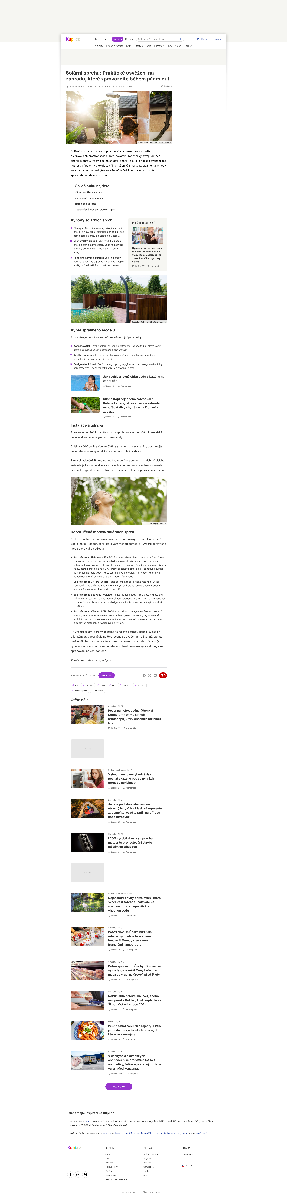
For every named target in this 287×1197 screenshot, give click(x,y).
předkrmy (168, 1133)
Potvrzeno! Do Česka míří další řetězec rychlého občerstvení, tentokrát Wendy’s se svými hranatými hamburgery (116, 937)
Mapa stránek (111, 1175)
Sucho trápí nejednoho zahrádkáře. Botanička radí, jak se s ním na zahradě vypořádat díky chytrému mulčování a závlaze (119, 404)
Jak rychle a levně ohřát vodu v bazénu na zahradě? (119, 380)
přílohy (177, 1133)
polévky (158, 1133)
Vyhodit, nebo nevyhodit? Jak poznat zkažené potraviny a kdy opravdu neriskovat (116, 778)
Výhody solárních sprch (88, 192)
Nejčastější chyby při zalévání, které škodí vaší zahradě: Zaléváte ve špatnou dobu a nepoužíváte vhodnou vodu (116, 903)
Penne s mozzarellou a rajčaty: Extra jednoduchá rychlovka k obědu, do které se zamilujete (116, 1029)
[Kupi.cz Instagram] (78, 1175)
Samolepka (149, 1167)
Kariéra (108, 1171)
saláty (186, 1133)
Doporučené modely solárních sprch (95, 209)
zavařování (201, 1133)
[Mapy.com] (85, 1175)
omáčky (148, 1133)
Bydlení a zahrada (74, 86)
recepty (107, 1133)
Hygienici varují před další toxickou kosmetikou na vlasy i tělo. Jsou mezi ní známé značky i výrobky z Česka (147, 243)
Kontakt (108, 1158)
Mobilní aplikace (151, 1154)
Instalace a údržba (85, 203)
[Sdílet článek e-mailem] (155, 675)
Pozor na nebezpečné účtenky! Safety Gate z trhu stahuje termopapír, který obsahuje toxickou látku (116, 716)
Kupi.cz (108, 1113)
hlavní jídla (129, 1133)
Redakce (109, 1163)
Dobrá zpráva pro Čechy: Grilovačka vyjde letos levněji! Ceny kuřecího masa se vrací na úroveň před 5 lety (116, 969)
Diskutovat (106, 675)
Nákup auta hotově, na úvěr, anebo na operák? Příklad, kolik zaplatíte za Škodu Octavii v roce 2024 (116, 999)
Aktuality (112, 706)
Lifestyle (112, 800)
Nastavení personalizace (116, 1179)
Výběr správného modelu (89, 197)
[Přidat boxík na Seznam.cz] (163, 675)
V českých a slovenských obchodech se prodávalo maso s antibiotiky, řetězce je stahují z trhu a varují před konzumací (116, 1061)
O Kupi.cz (109, 1154)
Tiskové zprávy (111, 1167)
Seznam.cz (216, 39)
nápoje (139, 1133)
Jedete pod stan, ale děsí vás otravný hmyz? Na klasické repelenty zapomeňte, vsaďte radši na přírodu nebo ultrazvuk (116, 810)
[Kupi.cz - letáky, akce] (73, 39)
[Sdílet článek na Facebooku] (144, 675)
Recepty (129, 39)
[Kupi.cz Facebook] (70, 1175)
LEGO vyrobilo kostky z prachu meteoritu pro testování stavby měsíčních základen (116, 842)
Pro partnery (187, 1154)
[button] (118, 1086)
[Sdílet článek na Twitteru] (149, 675)
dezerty (118, 1133)
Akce (107, 39)
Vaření (111, 1021)
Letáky (98, 39)
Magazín (117, 39)
